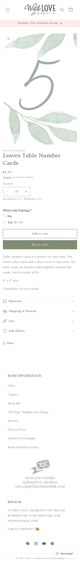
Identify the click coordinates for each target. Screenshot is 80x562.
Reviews (13, 421)
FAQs (11, 385)
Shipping (7, 177)
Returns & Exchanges (22, 438)
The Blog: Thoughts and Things (28, 412)
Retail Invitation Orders (23, 447)
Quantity (8, 183)
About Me (14, 403)
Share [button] (10, 343)
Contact (13, 394)
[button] (7, 9)
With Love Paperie (34, 558)
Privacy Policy (17, 429)
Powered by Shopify (54, 558)
